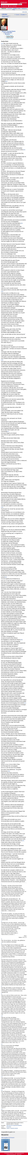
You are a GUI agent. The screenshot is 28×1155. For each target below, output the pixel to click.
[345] (2, 291)
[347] (8, 431)
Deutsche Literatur (14, 1128)
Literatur (4, 14)
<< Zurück (16, 14)
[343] (24, 149)
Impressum (19, 1154)
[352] (9, 771)
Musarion (7, 34)
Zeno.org (4, 2)
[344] (22, 223)
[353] (23, 840)
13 (21, 848)
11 (15, 769)
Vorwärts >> (24, 14)
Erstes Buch (9, 35)
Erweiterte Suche (23, 2)
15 (1, 1109)
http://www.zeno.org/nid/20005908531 (14, 1125)
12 (23, 835)
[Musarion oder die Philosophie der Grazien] (5, 1150)
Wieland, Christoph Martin (8, 31)
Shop (13, 9)
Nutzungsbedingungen (19, 1153)
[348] (2, 507)
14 (11, 853)
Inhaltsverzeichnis (5, 15)
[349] (6, 577)
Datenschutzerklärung (11, 1154)
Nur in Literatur (13, 6)
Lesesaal (9, 8)
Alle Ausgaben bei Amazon (7, 1137)
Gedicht (8, 1128)
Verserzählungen (7, 32)
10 (21, 647)
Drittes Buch (9, 38)
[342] (2, 43)
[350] (22, 639)
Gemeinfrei (8, 1126)
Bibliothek (4, 6)
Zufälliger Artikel (16, 8)
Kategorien (24, 8)
